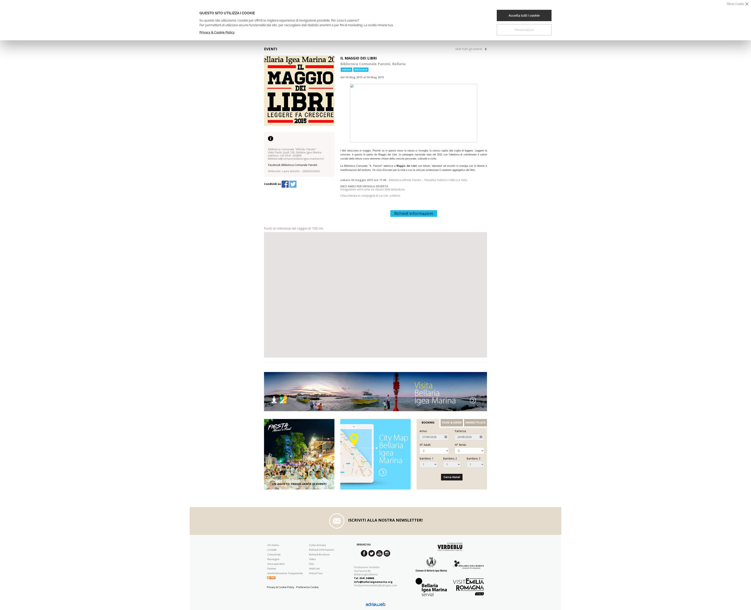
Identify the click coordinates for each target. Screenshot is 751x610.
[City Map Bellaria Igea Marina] (375, 454)
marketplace (475, 422)
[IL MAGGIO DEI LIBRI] (299, 90)
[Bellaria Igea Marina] (375, 391)
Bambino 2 (450, 458)
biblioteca (361, 69)
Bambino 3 (473, 458)
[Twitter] (292, 184)
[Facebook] (285, 184)
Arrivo (423, 431)
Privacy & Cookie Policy (217, 32)
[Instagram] (387, 553)
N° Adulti (425, 444)
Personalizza (524, 30)
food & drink (452, 422)
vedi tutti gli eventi (468, 49)
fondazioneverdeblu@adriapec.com (375, 585)
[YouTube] (379, 553)
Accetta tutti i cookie (524, 15)
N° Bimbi (460, 444)
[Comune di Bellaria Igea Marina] (431, 567)
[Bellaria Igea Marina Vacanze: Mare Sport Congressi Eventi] (468, 567)
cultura (346, 69)
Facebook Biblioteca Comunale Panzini (292, 165)
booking (428, 422)
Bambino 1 (426, 458)
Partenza (460, 431)
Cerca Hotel (452, 477)
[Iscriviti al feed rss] (271, 577)
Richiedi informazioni (413, 213)
